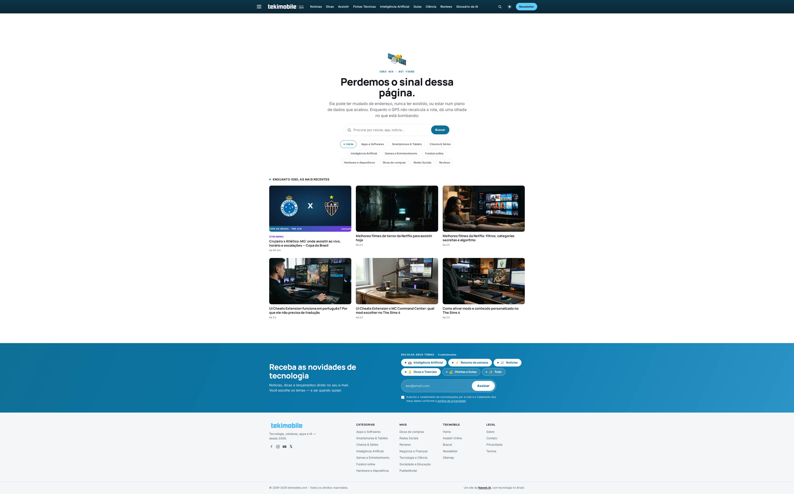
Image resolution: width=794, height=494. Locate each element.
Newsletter (526, 6)
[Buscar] (500, 7)
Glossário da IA (467, 6)
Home (447, 431)
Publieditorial (408, 470)
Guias (418, 6)
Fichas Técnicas (364, 6)
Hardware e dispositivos (359, 162)
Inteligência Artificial (394, 6)
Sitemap (448, 457)
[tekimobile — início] (285, 6)
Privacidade (494, 444)
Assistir (343, 6)
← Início (348, 144)
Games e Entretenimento (401, 153)
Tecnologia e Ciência (413, 457)
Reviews (446, 6)
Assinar (483, 386)
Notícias (316, 6)
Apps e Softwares (372, 144)
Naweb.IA (484, 487)
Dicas (330, 6)
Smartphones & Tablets (407, 144)
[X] (291, 447)
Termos (491, 451)
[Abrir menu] (259, 6)
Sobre (490, 431)
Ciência (431, 6)
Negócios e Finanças (413, 451)
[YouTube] (284, 447)
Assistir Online (452, 438)
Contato (491, 438)
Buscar (440, 129)
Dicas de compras (394, 162)
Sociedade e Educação (415, 464)
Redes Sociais (422, 162)
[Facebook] (271, 447)
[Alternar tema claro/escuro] (509, 7)
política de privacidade (452, 400)
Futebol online (434, 153)
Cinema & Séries (440, 144)
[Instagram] (278, 447)
